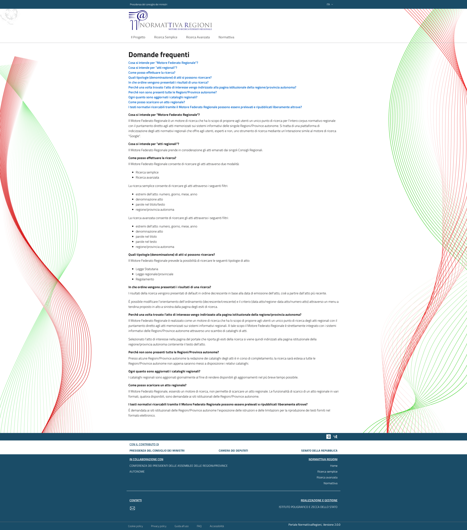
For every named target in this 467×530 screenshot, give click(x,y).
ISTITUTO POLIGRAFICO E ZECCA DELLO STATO (308, 507)
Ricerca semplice (327, 471)
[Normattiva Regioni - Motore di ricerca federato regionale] (180, 20)
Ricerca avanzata (327, 477)
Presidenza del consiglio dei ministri (148, 4)
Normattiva (330, 483)
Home (333, 465)
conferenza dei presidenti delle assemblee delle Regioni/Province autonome (179, 468)
